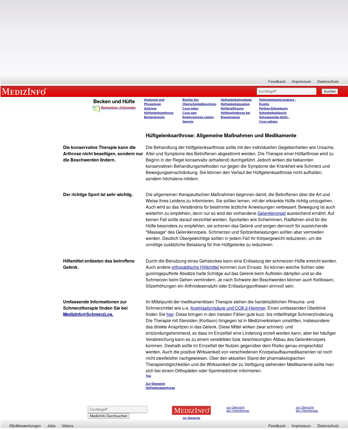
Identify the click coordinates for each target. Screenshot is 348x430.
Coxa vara (189, 112)
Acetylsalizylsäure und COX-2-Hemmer (227, 308)
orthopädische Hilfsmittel (195, 267)
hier (169, 314)
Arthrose (150, 108)
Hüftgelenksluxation (235, 104)
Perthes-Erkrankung (273, 108)
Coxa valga (190, 108)
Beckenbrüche (154, 117)
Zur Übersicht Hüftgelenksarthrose (160, 386)
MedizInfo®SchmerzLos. (88, 314)
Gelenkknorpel (271, 213)
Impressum (301, 81)
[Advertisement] (174, 38)
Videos (67, 425)
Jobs (51, 425)
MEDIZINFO (25, 91)
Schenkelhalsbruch (273, 112)
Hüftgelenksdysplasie (236, 99)
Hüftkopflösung (232, 108)
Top (148, 376)
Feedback (276, 81)
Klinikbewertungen (25, 425)
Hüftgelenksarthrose (158, 112)
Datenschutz (328, 81)
